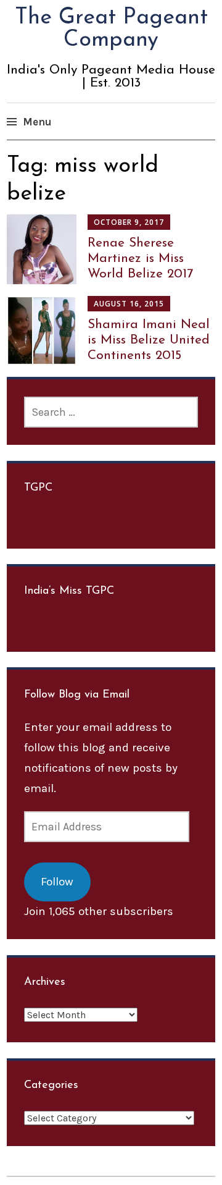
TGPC (38, 488)
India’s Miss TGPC (69, 591)
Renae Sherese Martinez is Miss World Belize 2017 (140, 258)
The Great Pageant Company (111, 29)
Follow (57, 881)
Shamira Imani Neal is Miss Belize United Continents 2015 (149, 340)
